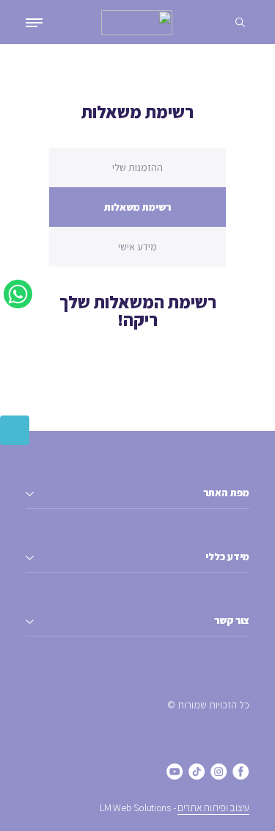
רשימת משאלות (137, 207)
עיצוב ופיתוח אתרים (213, 807)
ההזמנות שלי (137, 167)
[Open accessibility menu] (14, 430)
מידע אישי (137, 246)
